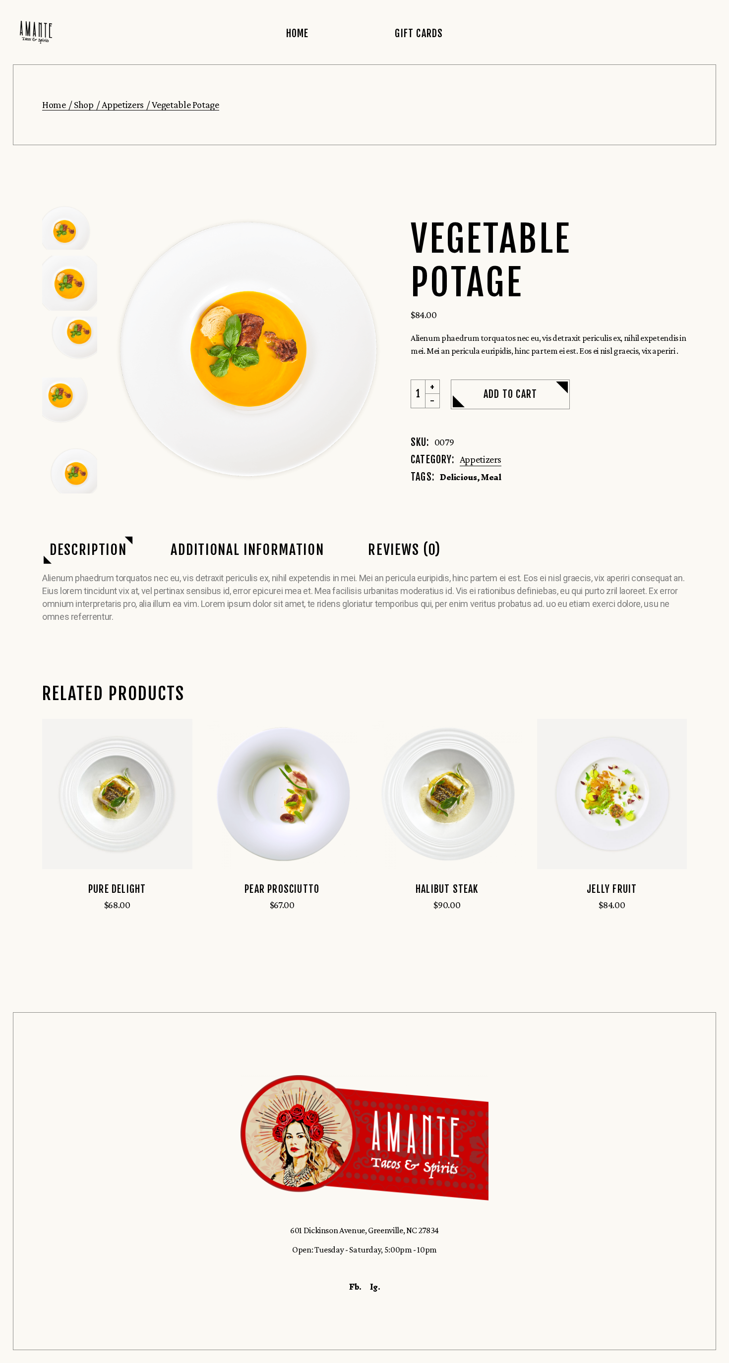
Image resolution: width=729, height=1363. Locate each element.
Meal (491, 477)
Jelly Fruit (612, 889)
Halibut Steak (447, 889)
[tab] (88, 550)
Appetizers (480, 459)
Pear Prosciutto (281, 889)
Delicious (458, 477)
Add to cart (510, 394)
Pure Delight (117, 889)
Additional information (247, 549)
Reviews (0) (404, 549)
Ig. (375, 1286)
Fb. (355, 1286)
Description (88, 549)
